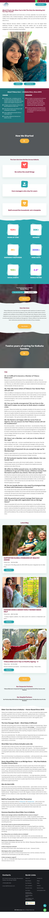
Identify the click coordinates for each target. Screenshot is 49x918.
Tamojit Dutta (31, 801)
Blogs (38, 880)
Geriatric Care (28, 888)
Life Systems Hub (41, 890)
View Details (24, 326)
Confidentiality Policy (28, 896)
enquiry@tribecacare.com (8, 886)
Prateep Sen (22, 801)
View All (24, 298)
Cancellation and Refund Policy (29, 899)
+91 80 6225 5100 (6, 883)
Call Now (18, 83)
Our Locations (28, 885)
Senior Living (40, 888)
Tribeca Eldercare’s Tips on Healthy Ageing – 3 (21, 662)
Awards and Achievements (28, 893)
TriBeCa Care (19, 909)
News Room (28, 880)
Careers (39, 885)
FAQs (38, 883)
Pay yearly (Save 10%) (18, 292)
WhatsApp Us (29, 83)
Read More (8, 570)
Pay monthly (31, 292)
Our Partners (28, 883)
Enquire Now (41, 4)
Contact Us (39, 878)
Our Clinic (27, 890)
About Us (27, 878)
